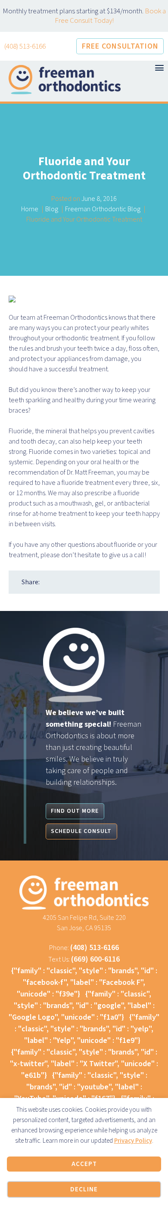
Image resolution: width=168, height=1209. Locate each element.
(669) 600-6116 (95, 959)
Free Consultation (120, 46)
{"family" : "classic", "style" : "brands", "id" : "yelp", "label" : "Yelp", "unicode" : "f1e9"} (87, 1029)
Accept (84, 1164)
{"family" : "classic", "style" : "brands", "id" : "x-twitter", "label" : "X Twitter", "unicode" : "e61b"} (84, 1064)
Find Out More (75, 811)
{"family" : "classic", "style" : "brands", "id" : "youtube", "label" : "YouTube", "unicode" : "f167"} (80, 1087)
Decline (84, 1189)
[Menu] (159, 68)
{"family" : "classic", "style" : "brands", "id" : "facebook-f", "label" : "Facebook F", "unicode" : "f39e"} (84, 982)
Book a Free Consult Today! (110, 16)
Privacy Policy (133, 1140)
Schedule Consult (81, 831)
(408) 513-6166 (25, 46)
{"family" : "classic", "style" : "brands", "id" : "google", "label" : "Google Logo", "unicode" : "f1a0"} (82, 1006)
